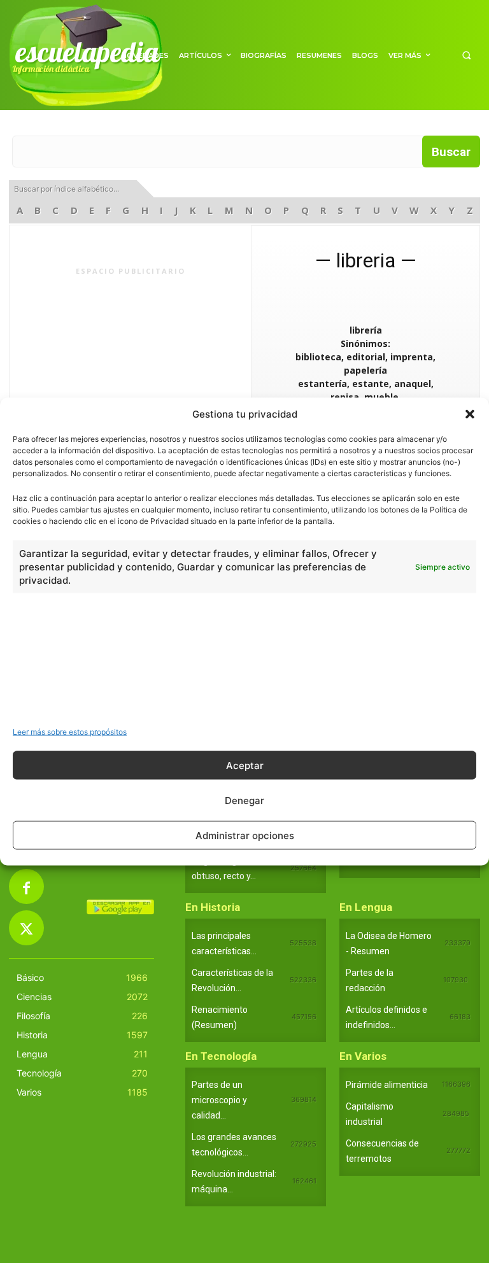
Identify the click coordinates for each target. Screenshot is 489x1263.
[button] (470, 413)
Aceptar (245, 765)
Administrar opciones (244, 835)
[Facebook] (26, 886)
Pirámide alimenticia (387, 1085)
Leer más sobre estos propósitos (70, 732)
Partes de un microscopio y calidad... (219, 1100)
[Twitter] (26, 927)
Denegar (244, 800)
